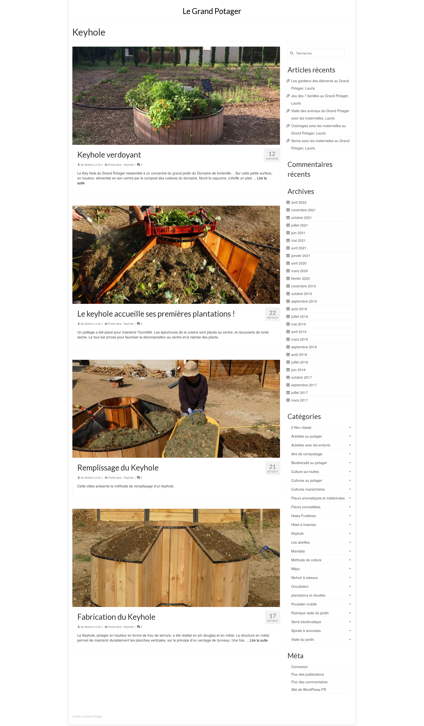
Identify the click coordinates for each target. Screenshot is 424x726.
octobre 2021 (301, 217)
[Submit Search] (291, 53)
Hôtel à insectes (303, 524)
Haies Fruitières (303, 515)
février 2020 (300, 278)
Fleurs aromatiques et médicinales (318, 498)
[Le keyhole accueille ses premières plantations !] (176, 255)
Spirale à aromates (306, 630)
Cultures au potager (306, 480)
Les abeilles (300, 542)
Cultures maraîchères (308, 489)
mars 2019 (299, 339)
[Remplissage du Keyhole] (176, 409)
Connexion (299, 666)
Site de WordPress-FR (308, 689)
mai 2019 (298, 324)
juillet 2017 (299, 392)
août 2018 (299, 354)
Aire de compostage (306, 453)
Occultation (300, 586)
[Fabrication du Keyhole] (176, 558)
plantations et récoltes (308, 595)
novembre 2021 (303, 209)
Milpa (295, 568)
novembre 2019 (303, 285)
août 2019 (299, 308)
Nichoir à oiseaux (304, 577)
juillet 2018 (299, 362)
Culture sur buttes (305, 471)
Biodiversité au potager (309, 462)
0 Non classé (301, 427)
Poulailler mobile (304, 604)
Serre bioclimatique (306, 621)
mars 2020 (299, 270)
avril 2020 (298, 263)
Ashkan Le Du (92, 164)
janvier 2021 (300, 255)
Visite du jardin (302, 639)
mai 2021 (298, 240)
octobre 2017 (301, 377)
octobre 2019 (301, 293)
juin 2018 (298, 369)
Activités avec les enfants (310, 445)
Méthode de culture (306, 559)
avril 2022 (298, 202)
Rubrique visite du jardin (310, 612)
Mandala (298, 551)
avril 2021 (298, 247)
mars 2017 (299, 400)
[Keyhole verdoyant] (176, 96)
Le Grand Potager (212, 11)
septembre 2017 (304, 384)
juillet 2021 (299, 225)
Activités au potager (306, 436)
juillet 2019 (299, 316)
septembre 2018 (304, 346)
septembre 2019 (304, 301)
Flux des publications (307, 674)
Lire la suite (259, 640)
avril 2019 (298, 331)
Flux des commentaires (309, 681)
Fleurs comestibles (305, 506)
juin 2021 (298, 232)
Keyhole (128, 164)
